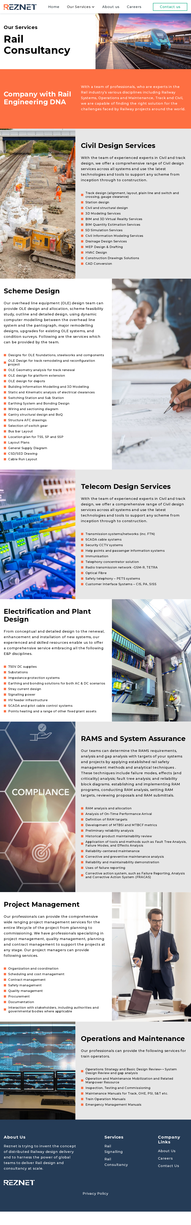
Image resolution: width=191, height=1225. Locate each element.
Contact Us (168, 1166)
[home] (20, 7)
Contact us (170, 7)
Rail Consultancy (116, 1162)
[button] (81, 7)
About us (110, 7)
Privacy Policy (95, 1194)
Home (54, 7)
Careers (134, 7)
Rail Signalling (113, 1149)
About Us (167, 1151)
